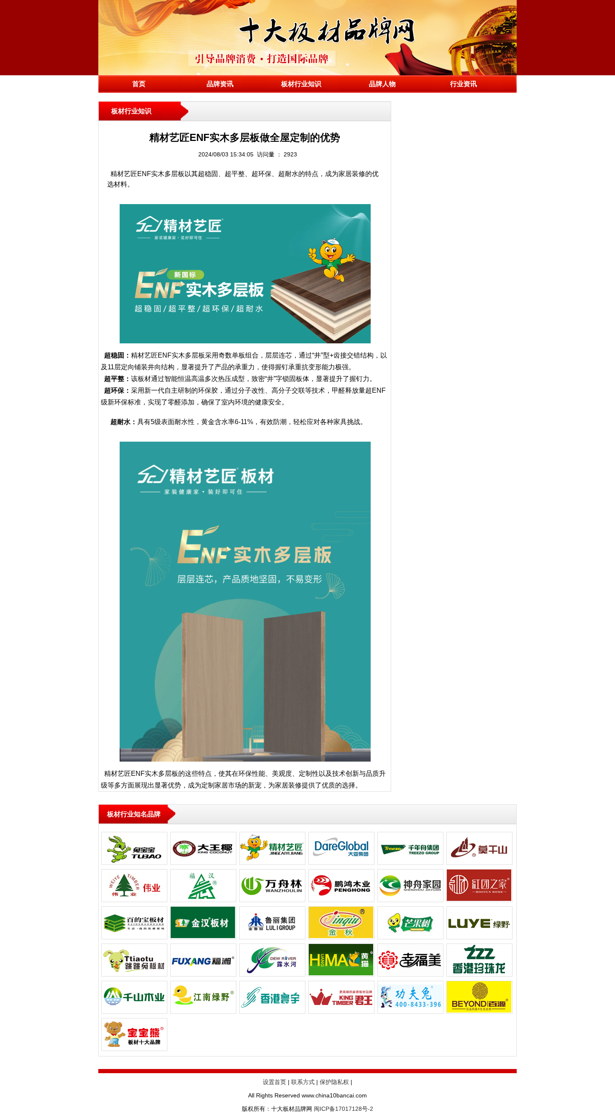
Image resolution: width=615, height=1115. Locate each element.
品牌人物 (382, 83)
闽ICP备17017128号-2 (343, 1108)
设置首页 (274, 1082)
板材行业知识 (301, 83)
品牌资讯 (220, 83)
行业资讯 (463, 83)
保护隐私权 (334, 1082)
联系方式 (303, 1082)
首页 (139, 83)
